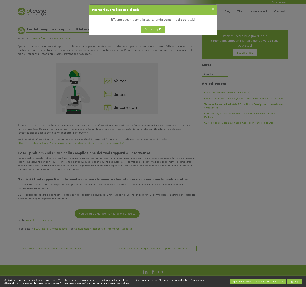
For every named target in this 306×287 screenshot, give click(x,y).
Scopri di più (153, 29)
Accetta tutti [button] (262, 281)
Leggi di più (294, 281)
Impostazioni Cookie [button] (241, 281)
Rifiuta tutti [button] (278, 281)
